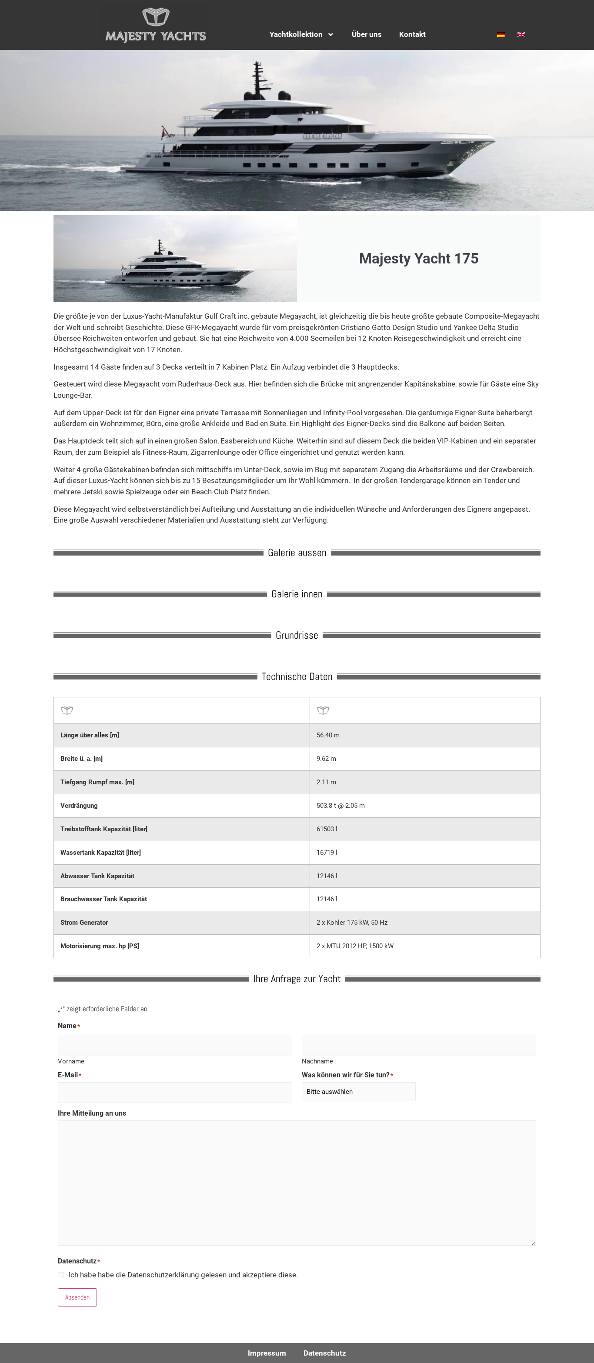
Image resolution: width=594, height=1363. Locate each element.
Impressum (267, 1353)
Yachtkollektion (296, 34)
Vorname (71, 1061)
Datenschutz (325, 1353)
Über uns (367, 34)
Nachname (317, 1061)
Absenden (77, 1297)
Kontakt (412, 34)
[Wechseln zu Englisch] (519, 34)
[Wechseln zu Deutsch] (499, 34)
